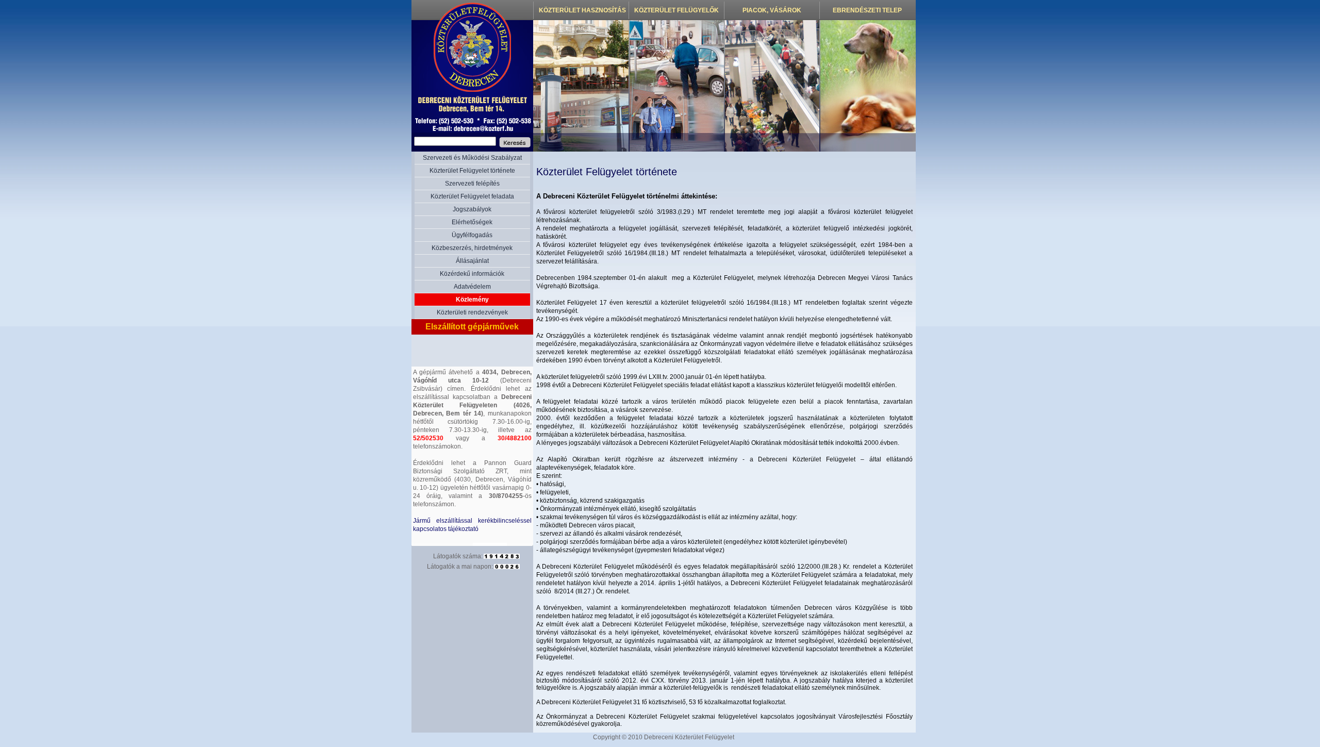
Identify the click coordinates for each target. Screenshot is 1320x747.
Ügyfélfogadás (472, 235)
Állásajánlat (472, 260)
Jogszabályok (472, 209)
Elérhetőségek (472, 222)
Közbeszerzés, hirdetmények (472, 248)
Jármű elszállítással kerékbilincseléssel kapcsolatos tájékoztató (472, 525)
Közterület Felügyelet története (472, 170)
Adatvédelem (472, 286)
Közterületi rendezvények (472, 312)
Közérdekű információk (472, 273)
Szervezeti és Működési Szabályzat (472, 157)
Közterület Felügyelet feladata (472, 196)
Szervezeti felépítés (472, 183)
